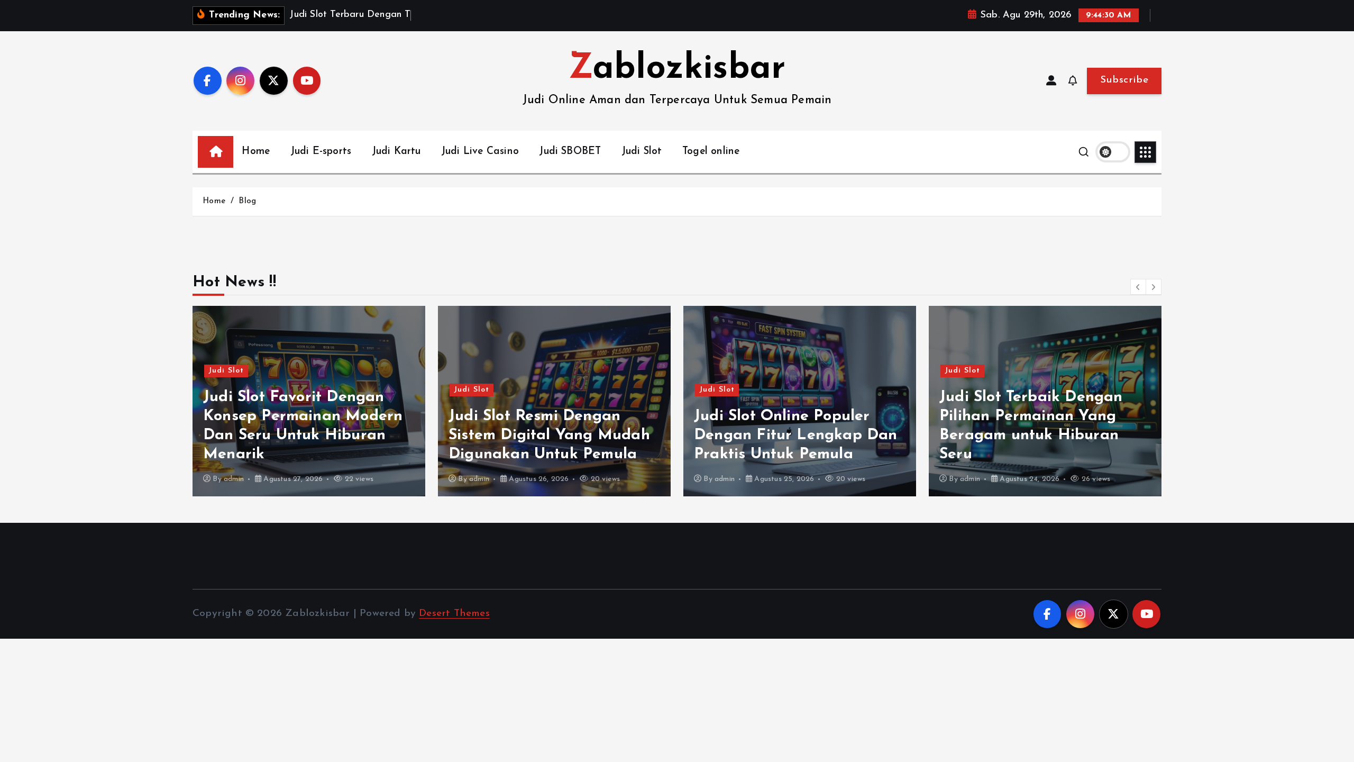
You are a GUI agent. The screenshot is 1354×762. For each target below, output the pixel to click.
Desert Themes (454, 614)
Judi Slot (641, 152)
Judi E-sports (321, 152)
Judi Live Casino (480, 152)
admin (234, 479)
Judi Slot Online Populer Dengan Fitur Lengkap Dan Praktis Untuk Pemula (796, 435)
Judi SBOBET (570, 152)
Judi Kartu (396, 152)
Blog (247, 201)
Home (256, 152)
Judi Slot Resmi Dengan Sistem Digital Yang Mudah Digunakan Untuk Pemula (549, 435)
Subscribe (1124, 80)
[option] (309, 401)
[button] (1138, 287)
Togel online (710, 152)
